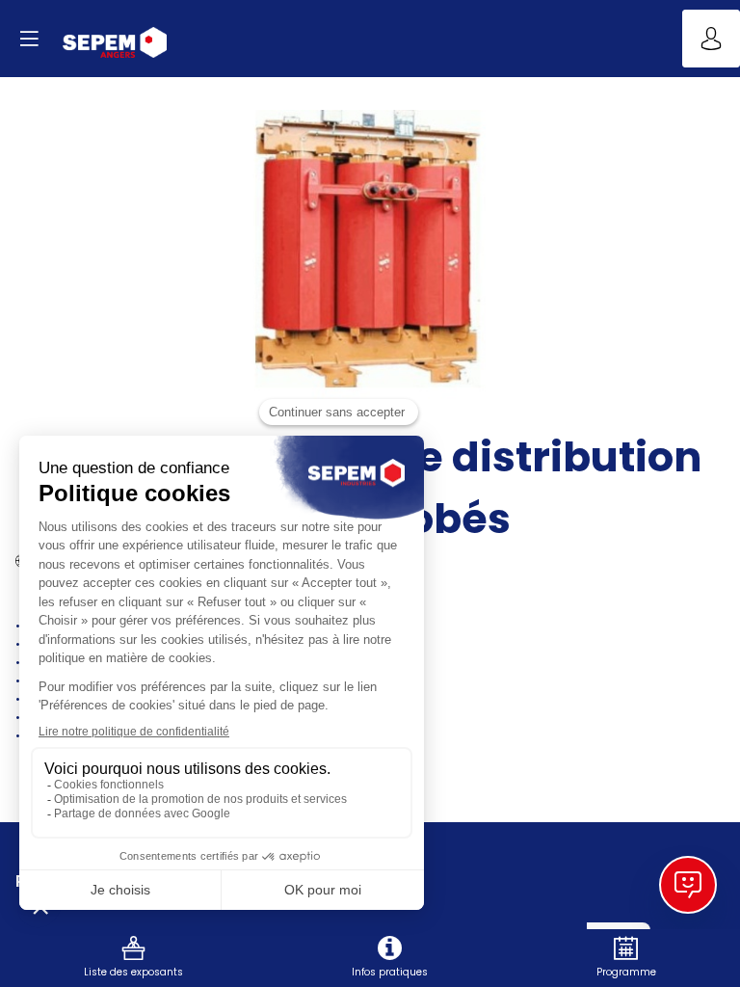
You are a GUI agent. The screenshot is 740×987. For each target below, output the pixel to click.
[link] (133, 958)
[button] (29, 38)
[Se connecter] (711, 38)
